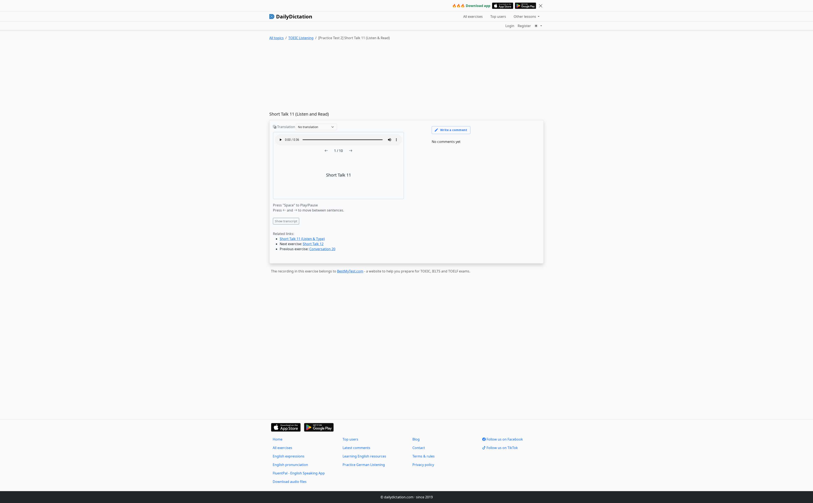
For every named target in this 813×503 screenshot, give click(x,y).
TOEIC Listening (301, 38)
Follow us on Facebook (504, 439)
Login (509, 25)
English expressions (288, 456)
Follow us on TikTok (502, 447)
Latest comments (356, 447)
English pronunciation (290, 464)
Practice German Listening (364, 464)
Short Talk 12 (313, 244)
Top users (498, 16)
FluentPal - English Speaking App (299, 473)
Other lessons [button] (525, 16)
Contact (418, 447)
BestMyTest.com (350, 271)
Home (277, 439)
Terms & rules (423, 456)
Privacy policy (423, 464)
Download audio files (290, 481)
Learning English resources (364, 456)
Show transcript (286, 221)
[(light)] (538, 26)
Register (524, 25)
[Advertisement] (396, 76)
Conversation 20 (322, 249)
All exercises (473, 16)
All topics (276, 38)
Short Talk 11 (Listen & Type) (302, 238)
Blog (416, 439)
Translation (285, 126)
